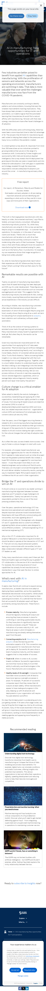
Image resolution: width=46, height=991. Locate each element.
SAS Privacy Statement (32, 956)
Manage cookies (23, 976)
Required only (29, 970)
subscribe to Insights (24, 883)
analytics (37, 316)
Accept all (15, 970)
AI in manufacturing (14, 580)
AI (24, 75)
